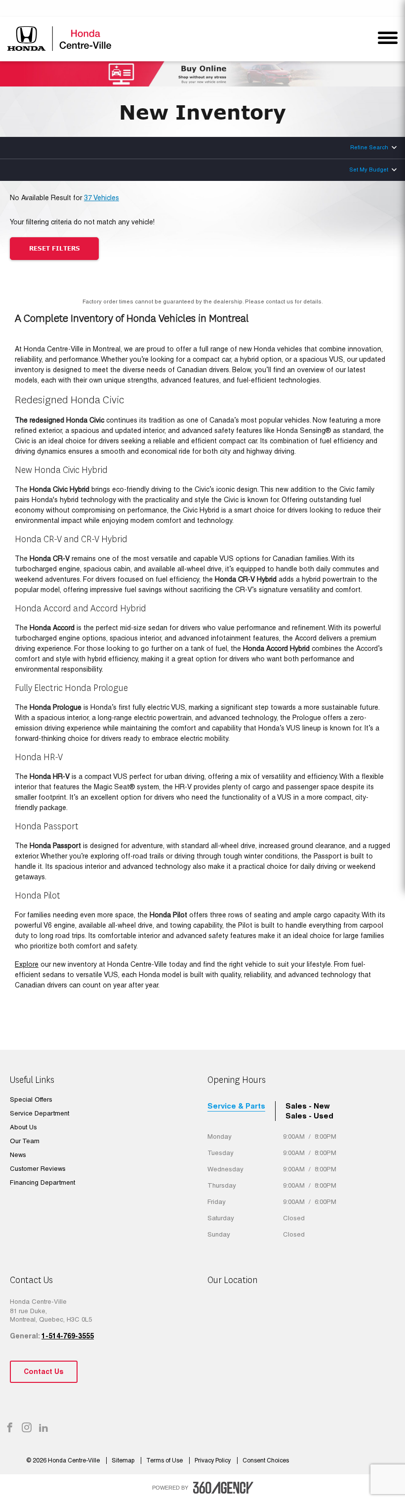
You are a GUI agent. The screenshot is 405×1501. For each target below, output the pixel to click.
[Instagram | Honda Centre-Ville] (27, 1428)
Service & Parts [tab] (236, 1106)
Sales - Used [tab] (309, 1116)
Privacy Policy (213, 1460)
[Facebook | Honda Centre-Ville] (10, 1428)
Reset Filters (54, 248)
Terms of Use (165, 1460)
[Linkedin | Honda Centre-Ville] (43, 1428)
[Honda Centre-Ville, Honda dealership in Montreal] (60, 38)
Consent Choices (266, 1460)
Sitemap (124, 1460)
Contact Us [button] (44, 1371)
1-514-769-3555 (67, 1336)
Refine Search (369, 147)
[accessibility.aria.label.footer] (223, 1488)
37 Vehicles (101, 198)
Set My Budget (368, 169)
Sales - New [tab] (307, 1106)
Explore (27, 964)
